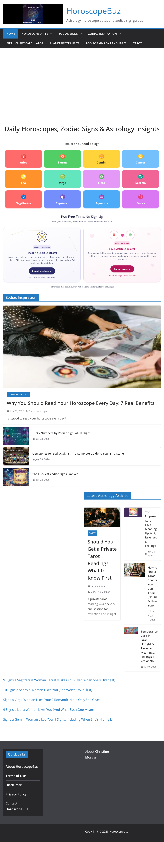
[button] (50, 34)
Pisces (140, 199)
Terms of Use (16, 776)
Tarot (137, 43)
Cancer (140, 158)
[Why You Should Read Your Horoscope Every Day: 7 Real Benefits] (82, 347)
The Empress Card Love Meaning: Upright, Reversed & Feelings (151, 529)
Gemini (101, 158)
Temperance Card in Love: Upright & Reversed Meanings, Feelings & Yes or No (149, 646)
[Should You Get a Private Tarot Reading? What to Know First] (102, 517)
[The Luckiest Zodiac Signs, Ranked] (16, 477)
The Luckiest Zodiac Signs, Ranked (55, 474)
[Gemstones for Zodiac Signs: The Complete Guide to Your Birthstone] (16, 456)
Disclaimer (14, 785)
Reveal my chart (42, 271)
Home (10, 34)
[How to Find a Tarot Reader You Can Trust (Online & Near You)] (134, 594)
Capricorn (62, 199)
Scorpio (140, 179)
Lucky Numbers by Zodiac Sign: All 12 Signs (61, 433)
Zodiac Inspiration (102, 34)
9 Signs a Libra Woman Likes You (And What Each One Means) (49, 709)
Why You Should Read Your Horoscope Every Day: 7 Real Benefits (81, 403)
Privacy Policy (16, 794)
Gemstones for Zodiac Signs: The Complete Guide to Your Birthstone (78, 453)
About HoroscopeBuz (22, 766)
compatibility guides (93, 286)
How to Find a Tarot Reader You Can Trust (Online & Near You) (153, 586)
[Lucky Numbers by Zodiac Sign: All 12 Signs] (16, 436)
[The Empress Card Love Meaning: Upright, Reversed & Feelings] (133, 534)
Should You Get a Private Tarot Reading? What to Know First (102, 559)
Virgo (62, 179)
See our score (122, 269)
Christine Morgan (38, 411)
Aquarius (101, 199)
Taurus (62, 158)
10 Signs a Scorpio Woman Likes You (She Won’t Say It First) (47, 690)
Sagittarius (23, 199)
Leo (23, 179)
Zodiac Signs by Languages (106, 43)
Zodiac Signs (68, 34)
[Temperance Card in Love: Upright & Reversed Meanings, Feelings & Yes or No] (131, 649)
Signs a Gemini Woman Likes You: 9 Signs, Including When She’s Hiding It (57, 719)
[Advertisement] (82, 78)
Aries (23, 158)
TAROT (92, 533)
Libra (101, 179)
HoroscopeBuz (93, 10)
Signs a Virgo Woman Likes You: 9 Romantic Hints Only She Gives (51, 700)
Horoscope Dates (34, 34)
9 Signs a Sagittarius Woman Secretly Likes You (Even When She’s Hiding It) (59, 680)
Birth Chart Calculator (24, 43)
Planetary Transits (64, 43)
